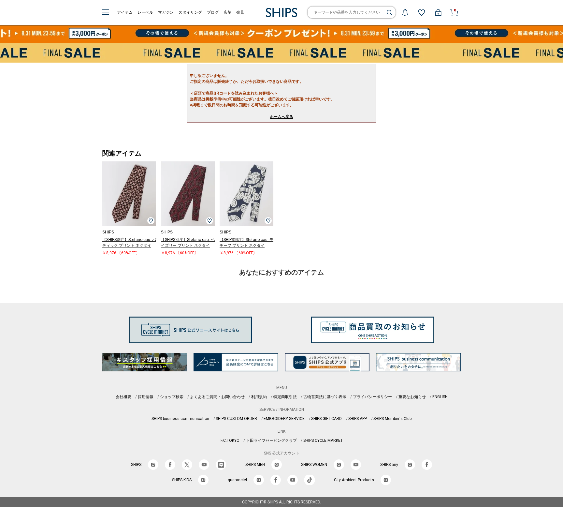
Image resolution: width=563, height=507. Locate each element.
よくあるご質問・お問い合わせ (217, 397)
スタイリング (190, 12)
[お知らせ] (405, 12)
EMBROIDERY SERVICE (284, 418)
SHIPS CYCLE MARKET (323, 440)
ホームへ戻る (281, 116)
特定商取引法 (285, 397)
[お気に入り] (421, 12)
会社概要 (123, 397)
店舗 (227, 12)
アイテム (125, 12)
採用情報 (145, 397)
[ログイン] (438, 12)
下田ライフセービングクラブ (271, 440)
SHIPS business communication (180, 418)
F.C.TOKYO (230, 440)
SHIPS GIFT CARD (326, 418)
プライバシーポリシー (372, 397)
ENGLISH (440, 397)
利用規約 (259, 397)
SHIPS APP (357, 418)
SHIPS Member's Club (392, 418)
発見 (240, 12)
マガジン (166, 12)
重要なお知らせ (412, 397)
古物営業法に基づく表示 (324, 397)
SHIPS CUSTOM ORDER (236, 418)
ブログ (213, 12)
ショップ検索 (171, 397)
